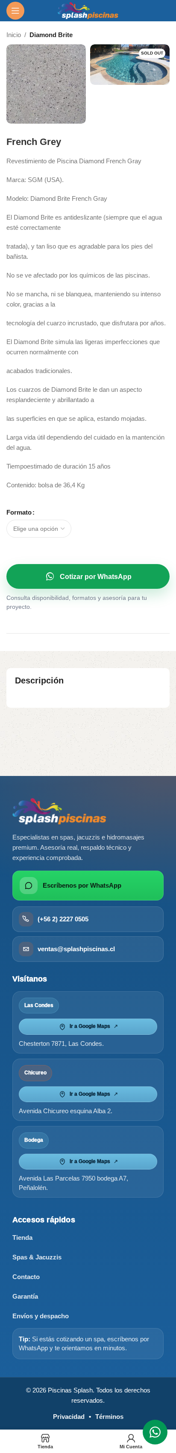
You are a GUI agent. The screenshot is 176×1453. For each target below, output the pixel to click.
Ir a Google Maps (94, 1026)
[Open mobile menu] (15, 10)
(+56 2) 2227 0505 (63, 919)
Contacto (26, 1276)
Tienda (22, 1237)
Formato (19, 512)
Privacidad (69, 1416)
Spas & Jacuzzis (37, 1257)
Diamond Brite (51, 34)
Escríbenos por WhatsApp (82, 885)
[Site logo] (88, 10)
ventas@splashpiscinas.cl (76, 948)
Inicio (13, 34)
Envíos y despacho (40, 1316)
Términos (109, 1416)
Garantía (25, 1296)
